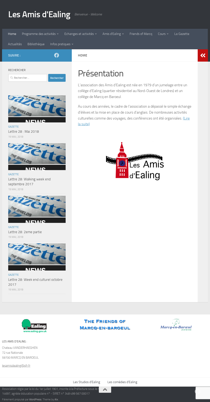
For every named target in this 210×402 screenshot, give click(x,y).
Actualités (15, 44)
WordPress (35, 399)
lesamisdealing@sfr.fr (16, 365)
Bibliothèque (36, 44)
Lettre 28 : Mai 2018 (23, 131)
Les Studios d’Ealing (86, 382)
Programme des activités (39, 34)
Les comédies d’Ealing (122, 382)
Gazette (13, 126)
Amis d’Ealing (112, 34)
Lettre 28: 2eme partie (25, 232)
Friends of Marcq (141, 34)
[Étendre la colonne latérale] (203, 55)
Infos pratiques (60, 44)
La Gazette (181, 34)
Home (12, 34)
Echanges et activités (79, 34)
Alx (56, 399)
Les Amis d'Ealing (39, 14)
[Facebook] (56, 55)
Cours (161, 34)
